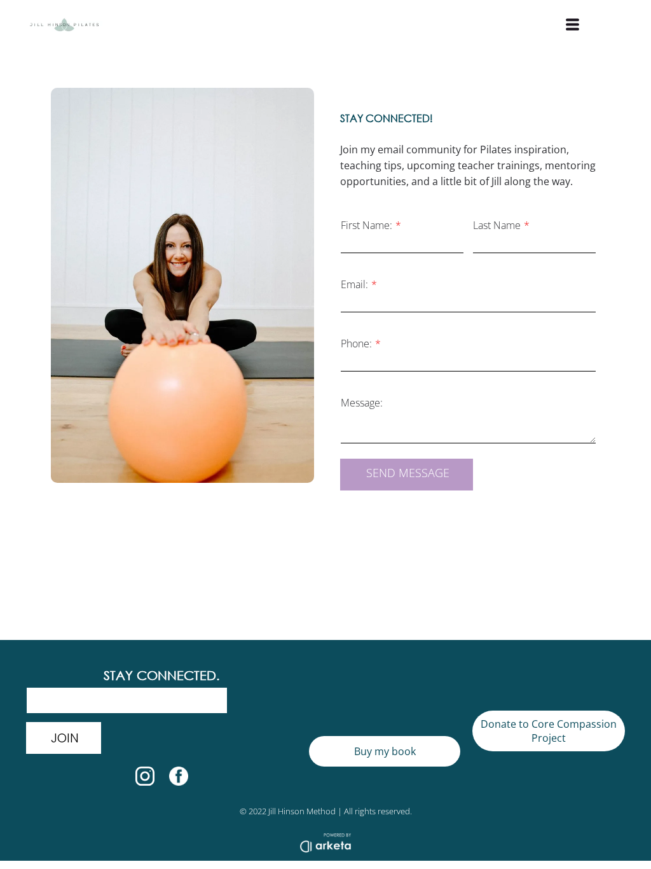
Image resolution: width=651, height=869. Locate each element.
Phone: (356, 344)
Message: (362, 403)
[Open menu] (572, 24)
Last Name (497, 225)
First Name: (366, 225)
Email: (354, 284)
